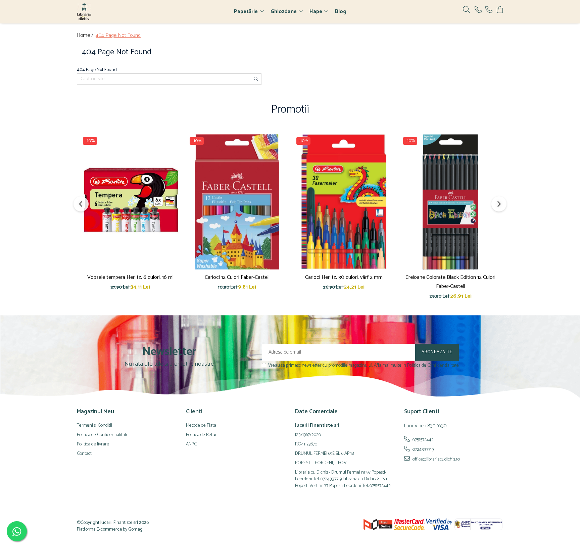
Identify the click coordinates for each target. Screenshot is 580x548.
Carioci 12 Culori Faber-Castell (237, 277)
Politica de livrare (93, 444)
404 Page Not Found (118, 36)
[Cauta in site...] (466, 10)
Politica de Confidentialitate (433, 365)
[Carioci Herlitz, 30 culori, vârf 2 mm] (344, 201)
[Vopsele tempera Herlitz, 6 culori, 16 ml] (130, 201)
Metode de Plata (201, 425)
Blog (340, 11)
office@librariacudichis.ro (436, 459)
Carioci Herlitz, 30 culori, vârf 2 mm (344, 277)
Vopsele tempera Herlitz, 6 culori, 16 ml (130, 277)
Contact (84, 453)
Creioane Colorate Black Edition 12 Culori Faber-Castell (450, 282)
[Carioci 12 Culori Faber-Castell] (237, 201)
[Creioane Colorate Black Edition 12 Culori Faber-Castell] (450, 201)
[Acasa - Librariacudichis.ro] (115, 11)
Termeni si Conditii (94, 425)
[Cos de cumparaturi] (499, 10)
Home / (86, 36)
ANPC (191, 444)
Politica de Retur (201, 435)
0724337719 (423, 449)
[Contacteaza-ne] (478, 10)
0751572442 (423, 439)
